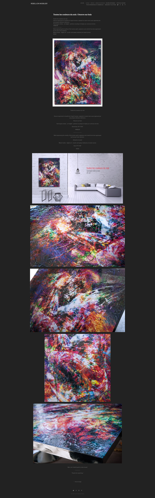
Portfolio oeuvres (121, 3)
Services (92, 3)
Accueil (82, 3)
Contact (88, 3)
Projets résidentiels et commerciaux (94, 4)
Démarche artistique (100, 3)
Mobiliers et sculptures (110, 4)
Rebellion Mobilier (39, 3)
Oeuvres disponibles (110, 3)
